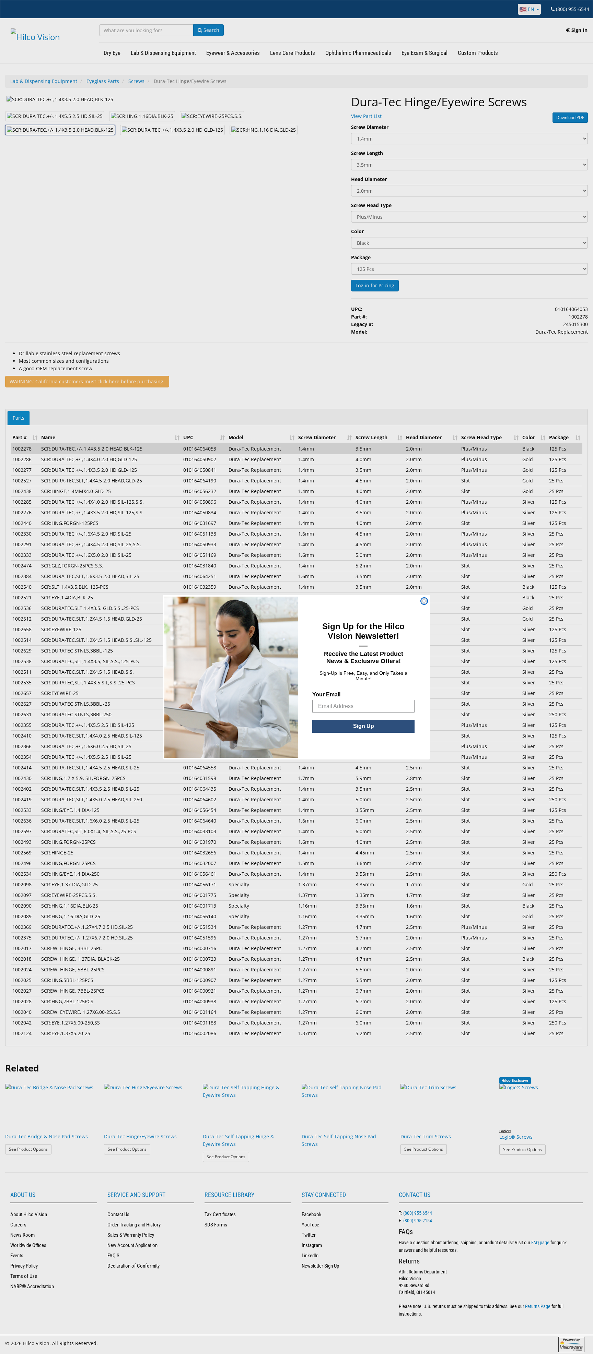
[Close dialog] (424, 601)
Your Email (326, 694)
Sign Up (363, 726)
